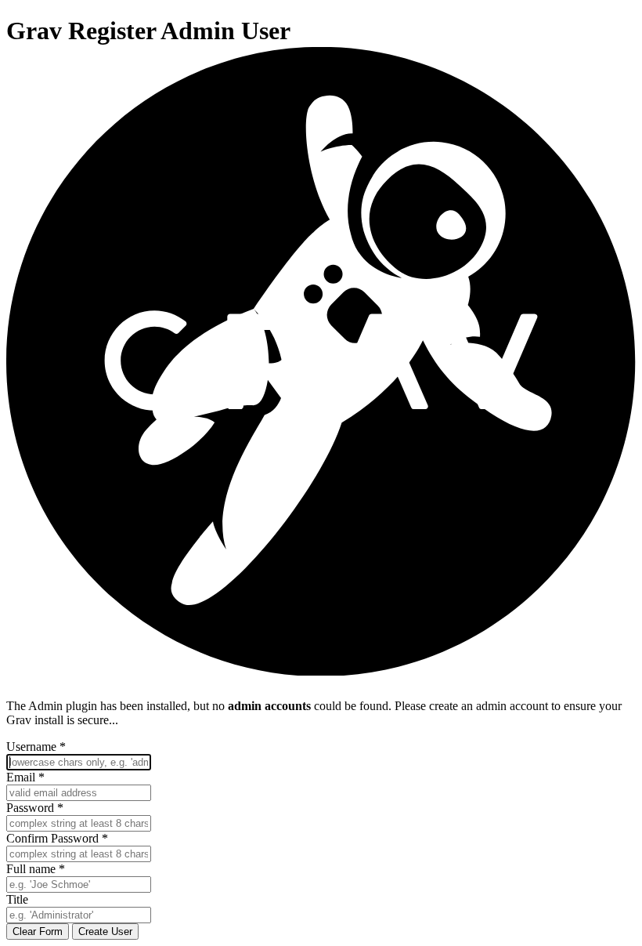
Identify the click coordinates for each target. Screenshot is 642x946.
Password (34, 807)
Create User (105, 931)
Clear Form (38, 931)
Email (25, 777)
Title (17, 899)
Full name (35, 868)
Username (36, 746)
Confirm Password (57, 838)
